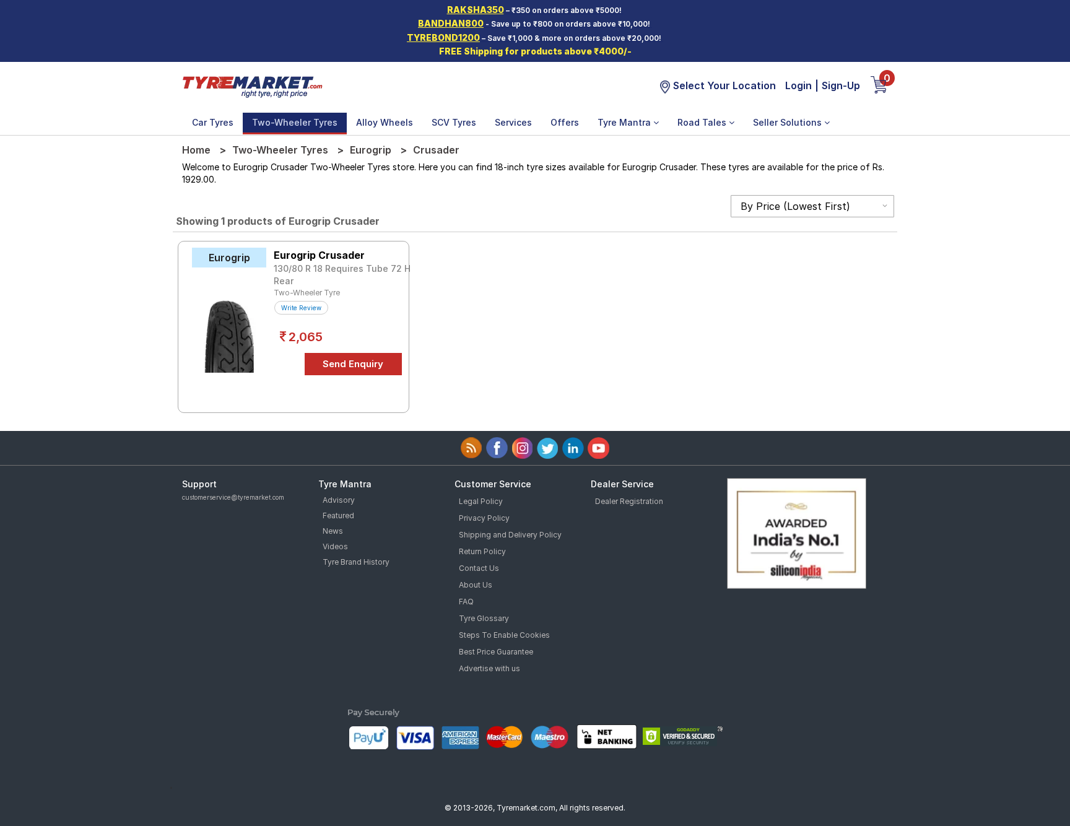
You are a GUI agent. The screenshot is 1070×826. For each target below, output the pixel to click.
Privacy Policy (484, 518)
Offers (564, 122)
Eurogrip (370, 150)
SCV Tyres (454, 122)
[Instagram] (522, 448)
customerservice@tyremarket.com (233, 497)
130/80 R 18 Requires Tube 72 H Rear (342, 274)
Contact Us (479, 568)
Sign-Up (841, 85)
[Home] (252, 85)
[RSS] (471, 448)
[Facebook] (497, 448)
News (333, 531)
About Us (475, 584)
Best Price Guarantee (496, 651)
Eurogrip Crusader (319, 255)
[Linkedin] (573, 448)
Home (196, 150)
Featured (338, 515)
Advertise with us (489, 668)
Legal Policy (481, 501)
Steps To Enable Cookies (504, 635)
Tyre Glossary (484, 618)
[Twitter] (548, 448)
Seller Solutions (788, 122)
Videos (335, 546)
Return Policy (482, 551)
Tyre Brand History (356, 562)
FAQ (466, 601)
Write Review (301, 307)
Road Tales (703, 122)
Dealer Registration (629, 501)
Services (513, 122)
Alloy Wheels (384, 122)
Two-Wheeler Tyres (294, 122)
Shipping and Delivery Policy (510, 534)
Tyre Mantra (625, 122)
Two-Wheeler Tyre (307, 292)
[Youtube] (598, 448)
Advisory (339, 500)
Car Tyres (212, 122)
